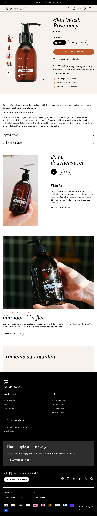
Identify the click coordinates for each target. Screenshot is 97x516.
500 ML (72, 43)
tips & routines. (10, 409)
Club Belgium (9, 431)
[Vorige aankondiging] (5, 2)
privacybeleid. (58, 413)
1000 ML (83, 43)
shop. (6, 405)
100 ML (61, 43)
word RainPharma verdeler (16, 427)
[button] (69, 8)
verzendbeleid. (58, 409)
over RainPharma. (60, 401)
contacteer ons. (58, 405)
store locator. (9, 401)
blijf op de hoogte (18, 479)
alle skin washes (59, 207)
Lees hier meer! (12, 334)
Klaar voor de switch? (20, 460)
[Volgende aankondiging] (91, 2)
